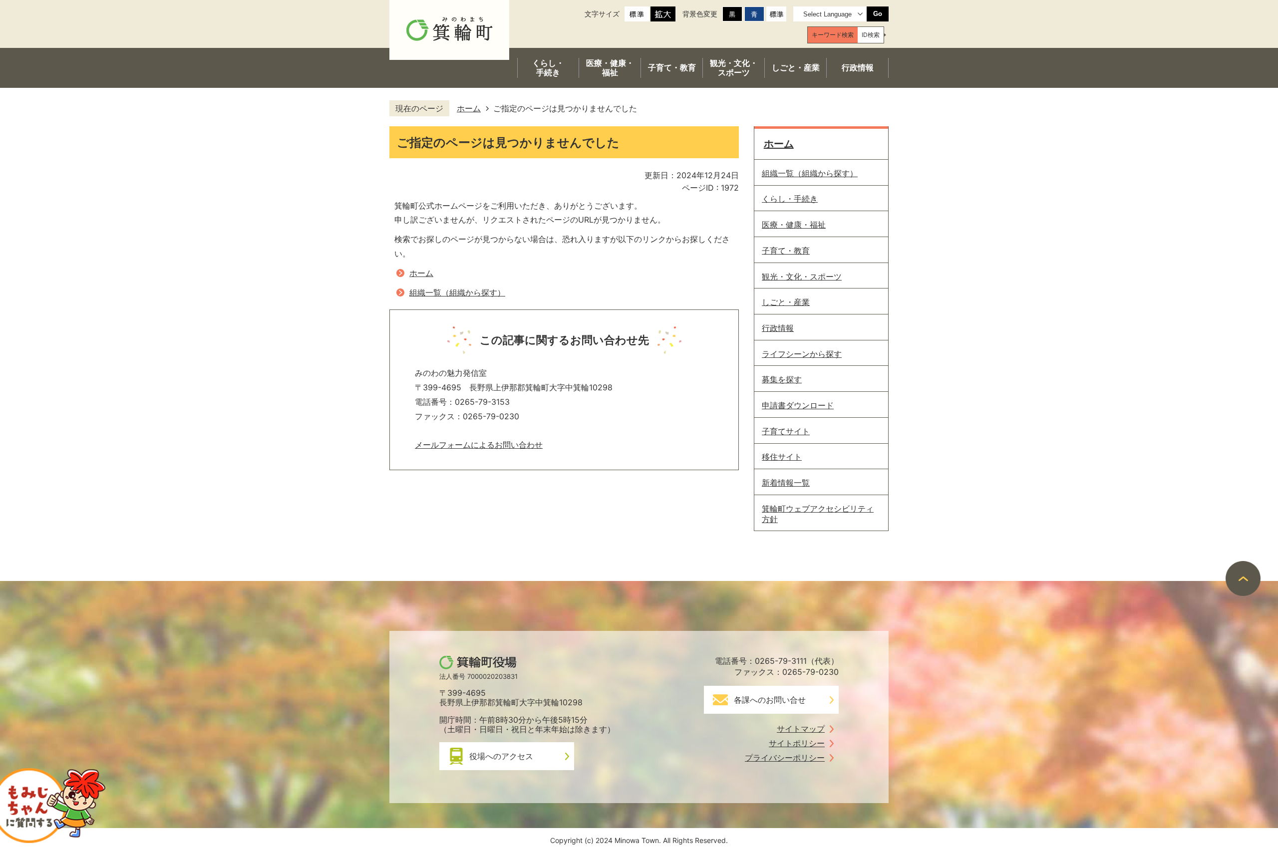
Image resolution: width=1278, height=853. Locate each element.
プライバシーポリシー (785, 758)
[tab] (833, 35)
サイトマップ (801, 729)
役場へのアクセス (501, 756)
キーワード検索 (833, 34)
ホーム (469, 108)
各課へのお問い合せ (770, 700)
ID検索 (871, 34)
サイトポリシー (797, 743)
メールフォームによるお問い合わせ (479, 445)
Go (877, 13)
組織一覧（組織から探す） (457, 292)
